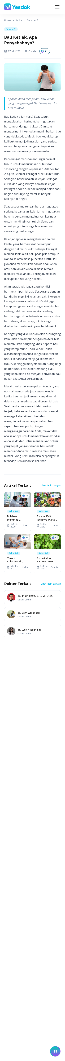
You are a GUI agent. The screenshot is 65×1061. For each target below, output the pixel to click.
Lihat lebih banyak (51, 485)
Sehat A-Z (32, 20)
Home (7, 20)
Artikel (19, 20)
